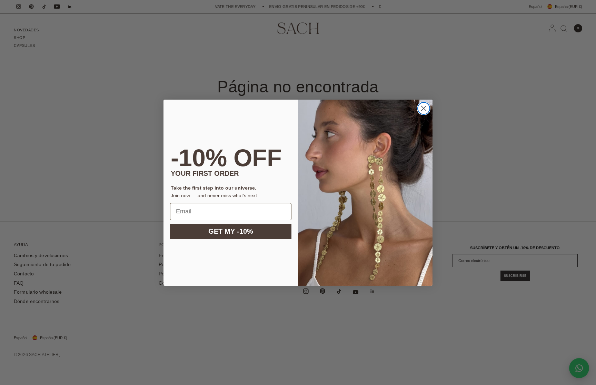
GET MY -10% (230, 231)
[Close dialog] (424, 108)
